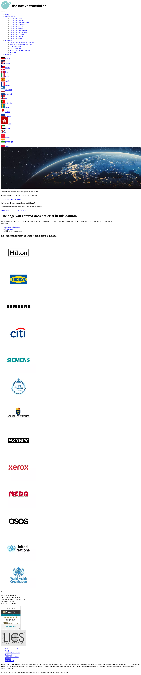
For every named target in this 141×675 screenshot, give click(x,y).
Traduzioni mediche (16, 20)
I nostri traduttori (15, 48)
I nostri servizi (10, 17)
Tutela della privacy (12, 657)
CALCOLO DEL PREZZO (11, 199)
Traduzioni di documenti (18, 30)
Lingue (7, 15)
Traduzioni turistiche (17, 34)
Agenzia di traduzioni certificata (21, 44)
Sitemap (8, 659)
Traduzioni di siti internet (18, 32)
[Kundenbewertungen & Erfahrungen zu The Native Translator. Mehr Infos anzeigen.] (11, 629)
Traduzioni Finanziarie (17, 24)
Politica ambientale (11, 649)
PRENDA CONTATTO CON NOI (13, 210)
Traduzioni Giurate (16, 28)
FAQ (7, 651)
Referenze (13, 52)
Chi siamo (8, 40)
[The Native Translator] (23, 9)
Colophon (8, 655)
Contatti (8, 54)
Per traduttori (9, 661)
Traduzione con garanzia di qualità (22, 42)
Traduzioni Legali (16, 18)
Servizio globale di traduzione (20, 50)
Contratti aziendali (16, 46)
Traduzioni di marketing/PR (19, 22)
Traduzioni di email (16, 36)
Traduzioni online (16, 38)
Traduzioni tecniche (16, 26)
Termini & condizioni (12, 653)
